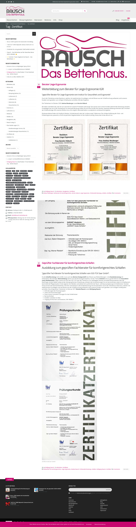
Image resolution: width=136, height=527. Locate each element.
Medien (9, 116)
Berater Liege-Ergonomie (54, 84)
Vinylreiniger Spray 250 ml (23, 66)
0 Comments (117, 193)
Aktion (30, 171)
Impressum (127, 1)
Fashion (30, 182)
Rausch (8, 196)
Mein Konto (86, 1)
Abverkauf (23, 171)
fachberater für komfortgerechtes (62, 193)
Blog (117, 20)
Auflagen (11, 90)
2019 (13, 171)
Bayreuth (8, 173)
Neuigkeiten (66, 191)
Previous (39, 149)
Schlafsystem (10, 198)
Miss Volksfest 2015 (19, 77)
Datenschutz (113, 1)
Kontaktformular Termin (102, 1)
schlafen (104, 193)
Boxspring (9, 178)
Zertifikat (109, 193)
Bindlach (25, 175)
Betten (8, 87)
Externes (9, 108)
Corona (8, 180)
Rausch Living (10, 122)
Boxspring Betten (13, 93)
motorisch (25, 191)
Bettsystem (9, 175)
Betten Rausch (23, 173)
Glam (26, 185)
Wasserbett (9, 201)
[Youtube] (11, 2)
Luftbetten (11, 99)
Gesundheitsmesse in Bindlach (22, 69)
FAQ (70, 508)
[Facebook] (7, 2)
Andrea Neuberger (48, 193)
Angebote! (125, 19)
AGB (120, 1)
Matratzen (38, 20)
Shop (60, 20)
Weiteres (47, 20)
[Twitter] (9, 2)
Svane (17, 198)
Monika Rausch (75, 469)
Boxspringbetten (25, 20)
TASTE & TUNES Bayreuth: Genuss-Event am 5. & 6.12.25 (21, 503)
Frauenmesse (9, 185)
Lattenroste (12, 96)
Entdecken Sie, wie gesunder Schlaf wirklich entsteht (21, 49)
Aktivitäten (59, 191)
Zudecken (16, 203)
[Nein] (134, 524)
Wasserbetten (12, 20)
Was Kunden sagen (12, 125)
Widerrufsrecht (104, 505)
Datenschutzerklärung (100, 524)
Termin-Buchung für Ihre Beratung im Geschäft (20, 489)
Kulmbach (71, 512)
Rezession (24, 196)
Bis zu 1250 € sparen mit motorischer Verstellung (20, 41)
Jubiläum (32, 185)
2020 (18, 171)
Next (132, 149)
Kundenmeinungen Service (16, 128)
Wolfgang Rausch (49, 191)
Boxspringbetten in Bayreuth (22, 178)
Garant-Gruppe (19, 185)
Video (29, 198)
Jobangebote (103, 500)
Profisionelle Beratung (95, 193)
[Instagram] (13, 2)
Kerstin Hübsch (76, 193)
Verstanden (89, 524)
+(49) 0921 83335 (118, 11)
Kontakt (93, 1)
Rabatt (32, 194)
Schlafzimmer (12, 140)
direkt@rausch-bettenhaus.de (19, 215)
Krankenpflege (21, 187)
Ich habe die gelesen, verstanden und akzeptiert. (90, 493)
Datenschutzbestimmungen (84, 493)
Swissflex (23, 198)
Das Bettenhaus (17, 180)
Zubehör (9, 137)
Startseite (71, 500)
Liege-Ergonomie (84, 193)
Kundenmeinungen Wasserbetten (17, 131)
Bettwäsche (17, 175)
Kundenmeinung (10, 189)
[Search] (85, 10)
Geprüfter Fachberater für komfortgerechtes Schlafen (68, 262)
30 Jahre (8, 171)
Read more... (126, 193)
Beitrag (15, 173)
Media (8, 113)
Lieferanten (10, 110)
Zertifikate (72, 191)
